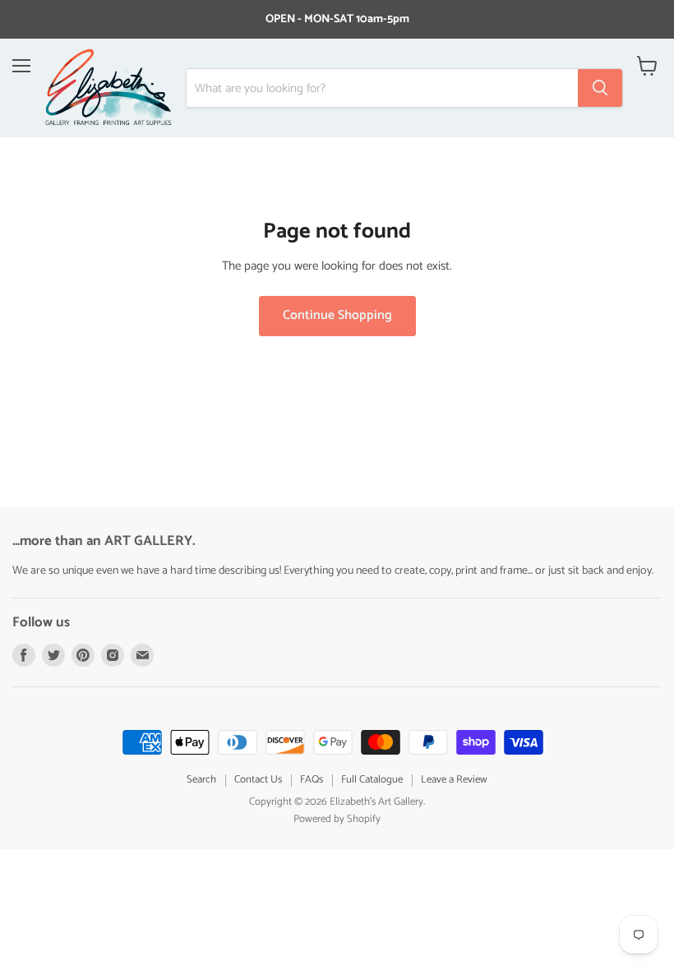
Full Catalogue (372, 779)
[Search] (600, 88)
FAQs (311, 779)
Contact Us (258, 779)
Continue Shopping (337, 315)
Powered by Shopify (337, 819)
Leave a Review (454, 779)
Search (201, 779)
